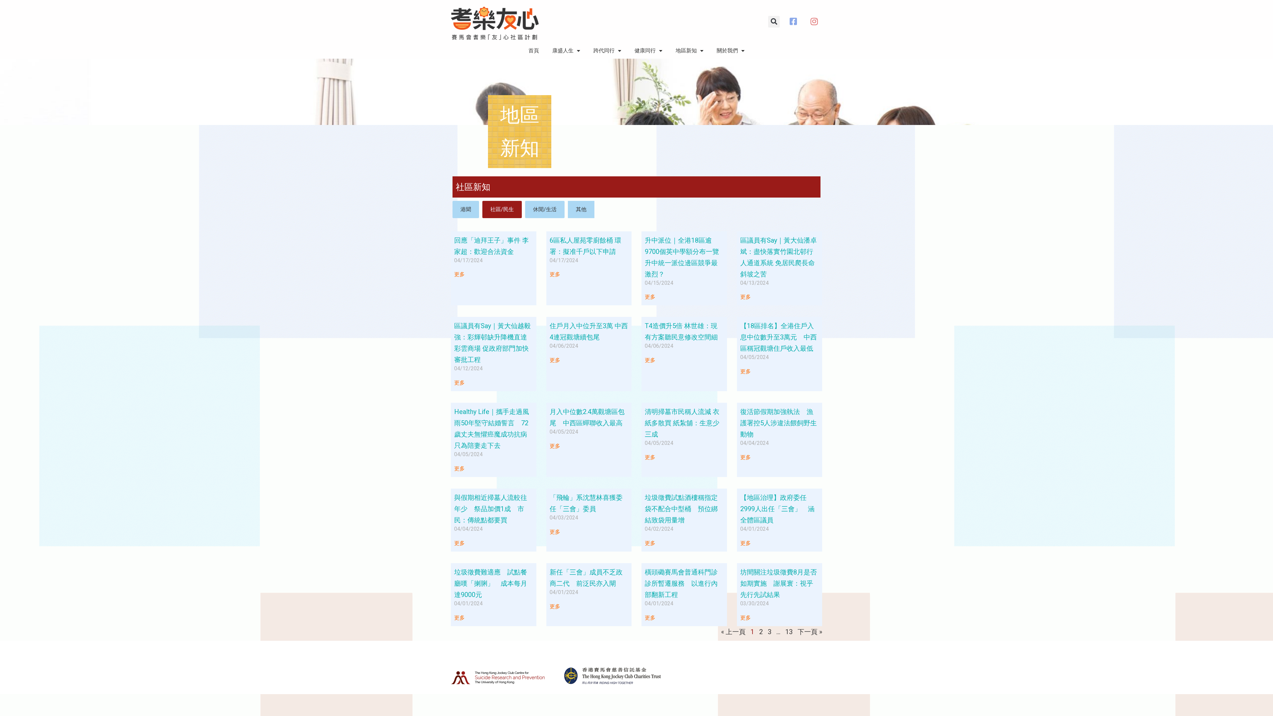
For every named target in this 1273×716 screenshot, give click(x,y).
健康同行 (645, 50)
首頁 (533, 50)
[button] (774, 22)
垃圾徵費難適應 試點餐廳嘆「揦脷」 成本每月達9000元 (490, 583)
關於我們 (727, 50)
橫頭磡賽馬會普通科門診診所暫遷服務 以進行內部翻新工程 (681, 583)
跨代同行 (604, 50)
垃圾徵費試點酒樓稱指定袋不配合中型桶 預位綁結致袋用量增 (681, 509)
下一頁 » (810, 632)
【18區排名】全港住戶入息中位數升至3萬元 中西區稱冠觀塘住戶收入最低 (778, 337)
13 (789, 632)
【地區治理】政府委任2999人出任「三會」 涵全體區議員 (777, 509)
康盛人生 (563, 50)
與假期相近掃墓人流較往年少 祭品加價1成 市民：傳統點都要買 (490, 509)
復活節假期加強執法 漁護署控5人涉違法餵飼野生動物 (778, 423)
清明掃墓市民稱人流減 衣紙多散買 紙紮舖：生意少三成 (682, 423)
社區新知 (473, 187)
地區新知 (686, 50)
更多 (459, 274)
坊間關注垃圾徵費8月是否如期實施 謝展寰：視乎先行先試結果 (778, 583)
